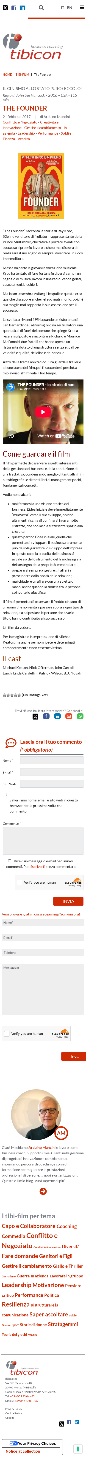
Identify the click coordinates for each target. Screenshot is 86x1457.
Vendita (24, 138)
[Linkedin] (57, 716)
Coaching (67, 1226)
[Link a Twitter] (5, 8)
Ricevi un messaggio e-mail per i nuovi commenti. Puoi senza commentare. (41, 864)
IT (62, 7)
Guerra (23, 1275)
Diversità (71, 1246)
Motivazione (48, 1285)
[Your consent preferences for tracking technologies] (78, 1449)
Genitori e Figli (55, 1256)
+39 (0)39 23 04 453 (22, 1396)
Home (7, 74)
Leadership (26, 133)
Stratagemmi (63, 1324)
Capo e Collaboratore (28, 1226)
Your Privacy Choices (37, 1443)
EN (69, 7)
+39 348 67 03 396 (26, 1401)
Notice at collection (23, 1451)
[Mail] (68, 716)
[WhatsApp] (80, 716)
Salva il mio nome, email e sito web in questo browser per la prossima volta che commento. (44, 805)
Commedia (13, 1236)
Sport (15, 1325)
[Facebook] (46, 716)
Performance (48, 133)
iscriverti (38, 866)
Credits (9, 1417)
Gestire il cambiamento (42, 127)
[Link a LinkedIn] (22, 8)
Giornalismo (9, 1276)
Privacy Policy (13, 1409)
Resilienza (16, 1304)
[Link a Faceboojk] (14, 8)
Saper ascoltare (49, 1314)
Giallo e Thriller (68, 1266)
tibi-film (22, 74)
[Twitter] (35, 716)
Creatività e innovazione (47, 1247)
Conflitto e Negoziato (20, 122)
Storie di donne (33, 1324)
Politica (51, 1295)
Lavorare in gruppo (66, 1275)
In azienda (40, 1276)
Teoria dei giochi (14, 1334)
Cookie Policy (13, 1413)
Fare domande (20, 1255)
